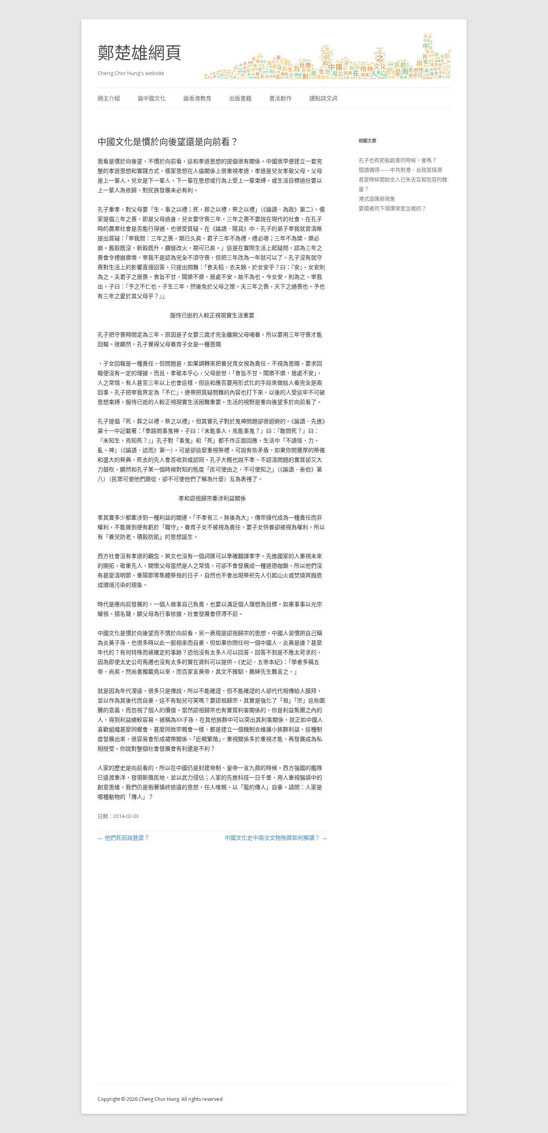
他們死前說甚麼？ (123, 837)
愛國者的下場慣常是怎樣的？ (392, 208)
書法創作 (280, 98)
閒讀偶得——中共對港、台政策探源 (400, 169)
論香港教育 (197, 98)
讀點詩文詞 (323, 98)
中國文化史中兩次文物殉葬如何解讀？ (276, 837)
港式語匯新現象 (377, 198)
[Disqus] (212, 972)
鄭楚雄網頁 (139, 52)
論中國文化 (152, 98)
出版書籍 (240, 98)
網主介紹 (108, 98)
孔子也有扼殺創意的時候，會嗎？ (398, 160)
